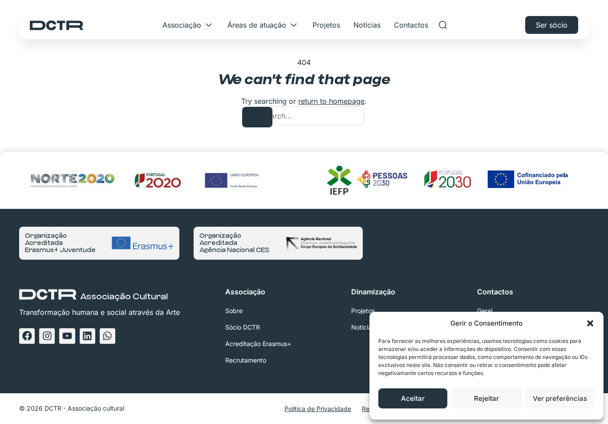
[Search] (257, 117)
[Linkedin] (87, 336)
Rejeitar (486, 398)
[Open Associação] (208, 25)
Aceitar (413, 398)
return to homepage (331, 101)
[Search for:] (304, 115)
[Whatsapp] (107, 336)
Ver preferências (560, 398)
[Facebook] (27, 336)
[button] (590, 323)
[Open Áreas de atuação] (293, 25)
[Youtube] (67, 336)
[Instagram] (47, 336)
